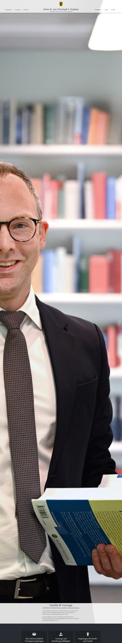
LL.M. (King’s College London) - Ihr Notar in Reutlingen (61, 11)
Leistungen (17, 9)
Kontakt (113, 9)
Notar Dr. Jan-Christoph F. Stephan (61, 9)
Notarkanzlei (8, 9)
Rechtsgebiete (98, 9)
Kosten (106, 9)
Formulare (26, 9)
